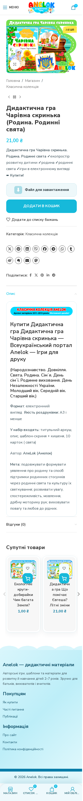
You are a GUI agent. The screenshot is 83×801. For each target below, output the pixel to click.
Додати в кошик (41, 206)
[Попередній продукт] (9, 97)
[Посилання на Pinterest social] (42, 275)
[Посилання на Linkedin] (48, 275)
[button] (28, 578)
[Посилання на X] (36, 275)
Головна (13, 80)
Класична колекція (22, 86)
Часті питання (13, 709)
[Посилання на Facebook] (30, 275)
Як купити (10, 702)
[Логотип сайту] (41, 7)
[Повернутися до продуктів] (14, 97)
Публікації (10, 716)
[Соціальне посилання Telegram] (54, 275)
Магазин (32, 80)
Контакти (10, 742)
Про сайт (10, 735)
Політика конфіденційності (23, 749)
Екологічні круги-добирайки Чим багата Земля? (23, 595)
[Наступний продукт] (20, 97)
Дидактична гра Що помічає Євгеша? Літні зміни (60, 595)
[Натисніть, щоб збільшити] (15, 64)
